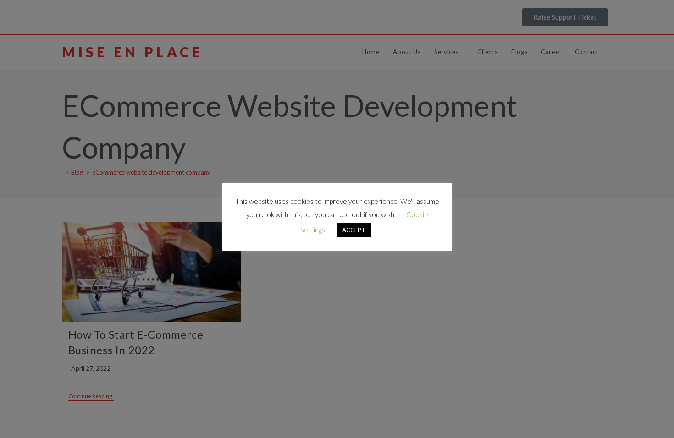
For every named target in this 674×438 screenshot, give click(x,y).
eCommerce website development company (151, 172)
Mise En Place (132, 52)
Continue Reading (91, 396)
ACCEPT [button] (353, 233)
